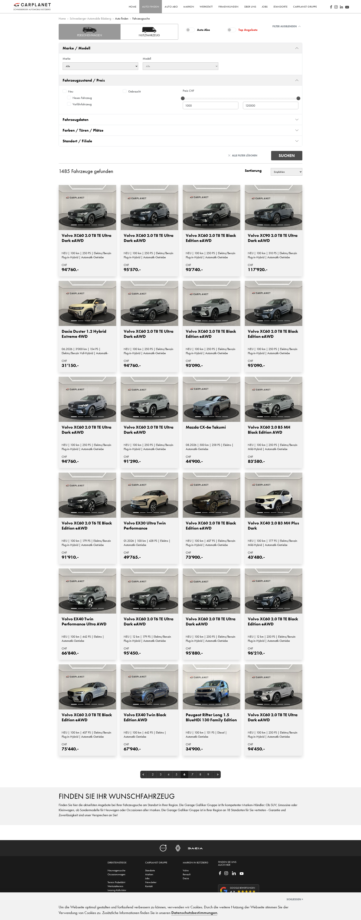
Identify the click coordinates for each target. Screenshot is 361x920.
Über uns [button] (250, 6)
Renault (186, 874)
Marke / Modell (76, 48)
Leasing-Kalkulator (117, 890)
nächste (218, 774)
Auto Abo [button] (171, 6)
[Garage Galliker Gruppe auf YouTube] (241, 873)
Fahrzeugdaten (75, 119)
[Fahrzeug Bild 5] (101, 225)
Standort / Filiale (77, 141)
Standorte (150, 870)
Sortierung (253, 170)
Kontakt (149, 886)
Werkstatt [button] (206, 6)
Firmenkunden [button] (228, 6)
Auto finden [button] (150, 6)
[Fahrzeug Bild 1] (74, 225)
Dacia (186, 878)
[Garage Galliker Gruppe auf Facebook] (220, 873)
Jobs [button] (265, 6)
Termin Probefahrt (116, 882)
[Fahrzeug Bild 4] (94, 225)
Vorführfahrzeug (82, 104)
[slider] (183, 98)
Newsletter (150, 882)
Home (133, 6)
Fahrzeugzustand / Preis (84, 80)
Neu (70, 91)
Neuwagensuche (116, 870)
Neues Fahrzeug (82, 98)
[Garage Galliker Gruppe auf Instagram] (226, 873)
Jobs (147, 878)
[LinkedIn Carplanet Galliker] (341, 7)
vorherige (143, 774)
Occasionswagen (116, 874)
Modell (147, 59)
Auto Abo (203, 30)
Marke (67, 59)
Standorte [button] (280, 6)
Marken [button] (188, 6)
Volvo (186, 870)
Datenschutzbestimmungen (194, 912)
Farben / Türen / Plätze (83, 130)
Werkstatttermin (115, 886)
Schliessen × (295, 899)
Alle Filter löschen (244, 155)
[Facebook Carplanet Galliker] (331, 7)
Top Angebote (248, 30)
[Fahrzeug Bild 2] (80, 225)
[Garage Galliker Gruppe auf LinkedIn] (234, 873)
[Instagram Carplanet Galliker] (336, 7)
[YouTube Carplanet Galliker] (347, 6)
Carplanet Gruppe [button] (305, 6)
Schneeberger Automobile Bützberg (90, 18)
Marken (149, 874)
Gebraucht (134, 91)
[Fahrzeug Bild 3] (87, 225)
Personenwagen (89, 35)
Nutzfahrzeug (149, 35)
